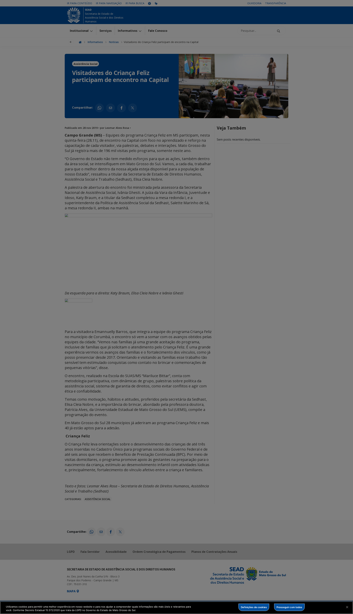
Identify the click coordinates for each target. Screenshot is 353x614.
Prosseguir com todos (289, 607)
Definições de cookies (254, 607)
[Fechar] (347, 607)
